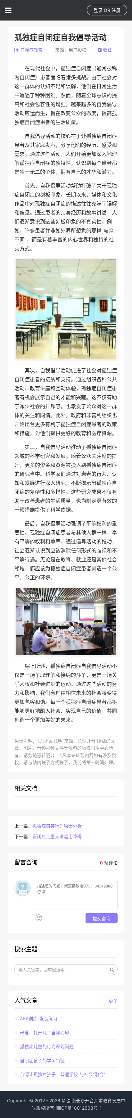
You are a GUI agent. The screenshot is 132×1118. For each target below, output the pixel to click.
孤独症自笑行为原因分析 (57, 825)
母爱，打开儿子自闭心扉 (44, 1032)
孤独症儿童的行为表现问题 (46, 1046)
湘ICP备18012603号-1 (78, 1108)
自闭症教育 (31, 50)
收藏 (107, 50)
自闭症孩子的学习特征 (42, 1060)
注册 (115, 10)
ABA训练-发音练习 (38, 1018)
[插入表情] (39, 918)
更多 (113, 1001)
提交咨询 (102, 918)
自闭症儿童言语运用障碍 (57, 836)
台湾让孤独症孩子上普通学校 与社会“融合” (62, 1074)
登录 (98, 10)
